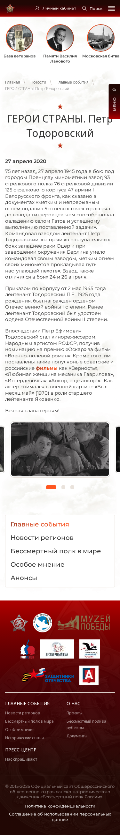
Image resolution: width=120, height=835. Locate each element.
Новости (38, 82)
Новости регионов (22, 713)
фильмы (47, 368)
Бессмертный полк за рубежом (86, 724)
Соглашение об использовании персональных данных (60, 816)
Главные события (72, 82)
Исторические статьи (24, 738)
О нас (73, 703)
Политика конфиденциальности (60, 806)
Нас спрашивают (21, 759)
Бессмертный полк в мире (29, 721)
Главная (12, 82)
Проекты (75, 713)
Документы (77, 736)
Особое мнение (19, 729)
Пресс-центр (20, 750)
